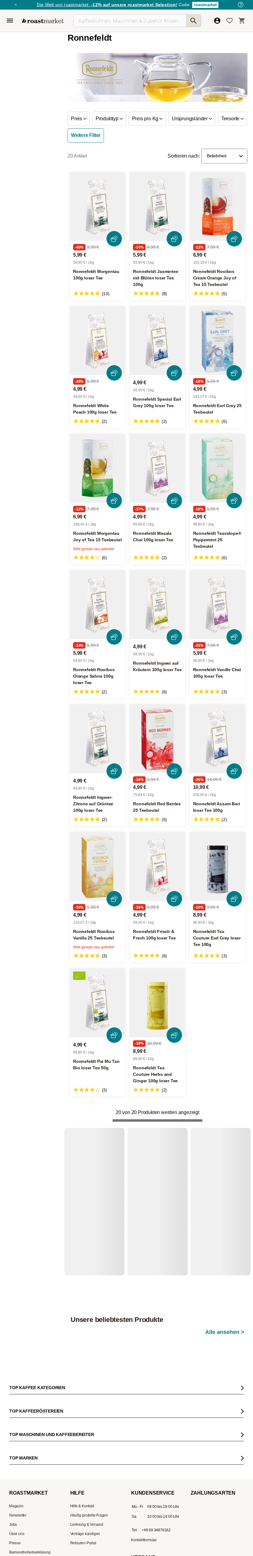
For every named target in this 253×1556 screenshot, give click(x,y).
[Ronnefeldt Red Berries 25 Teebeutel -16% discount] (157, 738)
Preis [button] (77, 118)
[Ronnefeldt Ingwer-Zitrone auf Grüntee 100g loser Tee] (97, 738)
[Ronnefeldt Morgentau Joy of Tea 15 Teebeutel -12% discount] (97, 468)
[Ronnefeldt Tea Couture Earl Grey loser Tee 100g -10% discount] (217, 866)
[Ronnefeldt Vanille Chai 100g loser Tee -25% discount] (217, 604)
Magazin (16, 1465)
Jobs (13, 1483)
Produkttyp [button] (108, 118)
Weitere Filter (86, 135)
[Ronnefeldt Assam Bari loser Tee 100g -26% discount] (217, 738)
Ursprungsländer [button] (190, 118)
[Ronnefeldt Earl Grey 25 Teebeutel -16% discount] (217, 340)
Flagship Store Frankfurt (89, 1532)
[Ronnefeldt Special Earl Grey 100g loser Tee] (157, 340)
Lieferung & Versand (86, 1483)
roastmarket (205, 4)
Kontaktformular (144, 1498)
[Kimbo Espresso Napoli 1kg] (222, 1201)
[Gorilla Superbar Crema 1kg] (100, 1201)
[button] (224, 156)
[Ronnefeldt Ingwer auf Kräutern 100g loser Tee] (157, 604)
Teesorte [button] (231, 118)
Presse (15, 1502)
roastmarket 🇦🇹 (21, 1548)
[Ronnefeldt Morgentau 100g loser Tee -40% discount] (97, 206)
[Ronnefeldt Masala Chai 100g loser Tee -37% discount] (157, 468)
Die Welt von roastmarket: (107, 4)
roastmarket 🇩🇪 (21, 1539)
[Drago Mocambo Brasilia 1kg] (161, 1201)
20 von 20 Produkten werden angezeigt (157, 1112)
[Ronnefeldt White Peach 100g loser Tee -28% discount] (97, 340)
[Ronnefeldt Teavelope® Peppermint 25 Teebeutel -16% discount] (217, 468)
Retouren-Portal (83, 1502)
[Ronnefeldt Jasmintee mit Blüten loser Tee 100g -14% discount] (157, 206)
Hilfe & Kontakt (82, 1465)
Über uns (16, 1492)
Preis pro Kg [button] (146, 118)
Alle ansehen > (224, 1159)
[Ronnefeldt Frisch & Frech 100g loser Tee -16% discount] (157, 866)
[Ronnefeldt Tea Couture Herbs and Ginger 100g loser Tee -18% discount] (157, 1002)
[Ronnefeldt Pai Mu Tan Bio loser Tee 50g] (97, 1002)
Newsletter (18, 1474)
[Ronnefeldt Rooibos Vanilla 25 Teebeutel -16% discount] (97, 866)
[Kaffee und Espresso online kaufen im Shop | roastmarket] (43, 21)
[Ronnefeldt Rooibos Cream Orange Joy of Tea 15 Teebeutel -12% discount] (217, 206)
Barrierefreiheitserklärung (30, 1511)
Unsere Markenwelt (25, 1529)
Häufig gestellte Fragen (89, 1474)
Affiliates (16, 1520)
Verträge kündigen (85, 1492)
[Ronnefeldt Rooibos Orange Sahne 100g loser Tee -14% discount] (97, 604)
